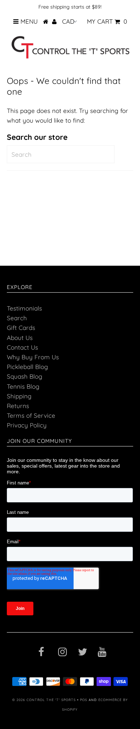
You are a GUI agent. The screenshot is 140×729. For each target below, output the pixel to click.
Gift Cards (21, 327)
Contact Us (22, 347)
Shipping (19, 396)
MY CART (107, 21)
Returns (18, 406)
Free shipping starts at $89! (70, 7)
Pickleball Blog (27, 366)
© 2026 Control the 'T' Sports (44, 700)
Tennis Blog (23, 386)
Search (17, 318)
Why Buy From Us (33, 357)
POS (83, 700)
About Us (20, 337)
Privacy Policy (27, 425)
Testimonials (24, 308)
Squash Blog (24, 376)
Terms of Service (31, 415)
